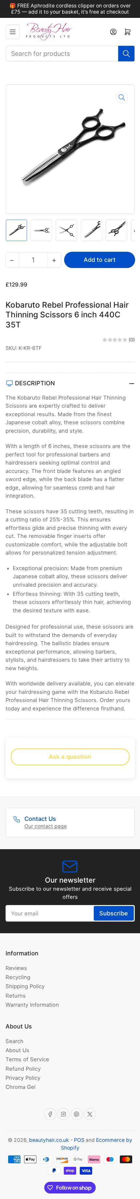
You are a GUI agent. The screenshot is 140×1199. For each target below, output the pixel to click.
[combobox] (70, 53)
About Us (17, 1050)
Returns (16, 995)
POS (79, 1140)
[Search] (126, 53)
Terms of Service (27, 1059)
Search (14, 1041)
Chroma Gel (20, 1087)
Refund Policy (23, 1068)
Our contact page (45, 826)
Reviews (16, 968)
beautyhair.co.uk (49, 1140)
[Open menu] (13, 32)
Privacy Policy (23, 1078)
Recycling (18, 977)
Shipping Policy (25, 986)
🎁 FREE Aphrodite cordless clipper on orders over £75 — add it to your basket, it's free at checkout (70, 9)
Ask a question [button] (70, 756)
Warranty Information (32, 1004)
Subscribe (113, 913)
